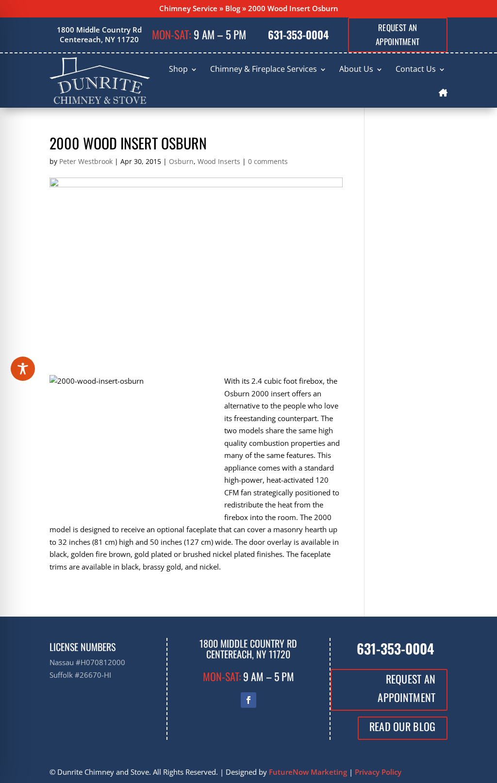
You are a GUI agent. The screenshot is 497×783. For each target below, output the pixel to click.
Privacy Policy (378, 772)
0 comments (268, 161)
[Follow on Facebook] (248, 700)
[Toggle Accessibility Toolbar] (23, 369)
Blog (232, 8)
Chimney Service (188, 8)
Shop (178, 69)
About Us (356, 69)
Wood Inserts (219, 161)
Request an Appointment (397, 34)
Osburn (181, 161)
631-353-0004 (298, 34)
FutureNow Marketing (308, 772)
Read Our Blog (402, 726)
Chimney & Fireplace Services (263, 69)
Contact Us (416, 69)
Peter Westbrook (86, 161)
